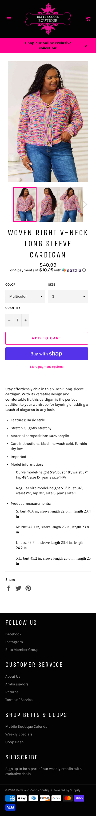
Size (51, 284)
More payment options (46, 367)
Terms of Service (19, 699)
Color (10, 284)
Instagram (14, 642)
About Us (12, 676)
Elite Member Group (21, 649)
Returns (11, 692)
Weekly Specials (19, 734)
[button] (48, 270)
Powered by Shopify (67, 790)
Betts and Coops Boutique (34, 790)
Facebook (13, 634)
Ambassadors (17, 684)
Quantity (12, 308)
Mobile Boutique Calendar (27, 726)
